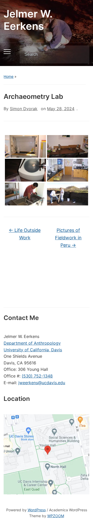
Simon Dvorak (23, 108)
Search (81, 54)
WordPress (37, 510)
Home (8, 76)
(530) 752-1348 (37, 376)
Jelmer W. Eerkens (28, 19)
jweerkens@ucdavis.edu (41, 382)
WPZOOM (55, 516)
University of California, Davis (33, 349)
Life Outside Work (25, 234)
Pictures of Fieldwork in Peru (68, 238)
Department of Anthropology (32, 343)
